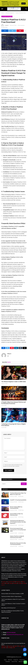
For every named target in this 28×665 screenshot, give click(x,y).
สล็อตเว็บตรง (18, 581)
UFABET (16, 646)
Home (5, 659)
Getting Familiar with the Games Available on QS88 (12, 593)
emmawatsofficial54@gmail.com (14, 634)
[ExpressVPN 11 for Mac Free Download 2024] (5, 515)
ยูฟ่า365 (13, 647)
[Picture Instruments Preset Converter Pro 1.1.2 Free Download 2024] (5, 530)
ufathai (9, 647)
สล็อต (7, 583)
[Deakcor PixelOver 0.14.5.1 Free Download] (14, 42)
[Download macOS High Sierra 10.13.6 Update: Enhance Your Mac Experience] (5, 522)
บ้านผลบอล (4, 581)
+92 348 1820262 (11, 632)
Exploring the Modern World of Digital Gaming (11, 596)
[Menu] (2, 8)
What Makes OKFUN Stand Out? (8, 607)
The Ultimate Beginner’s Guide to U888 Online (13, 381)
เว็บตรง (19, 646)
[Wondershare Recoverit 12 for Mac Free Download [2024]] (5, 544)
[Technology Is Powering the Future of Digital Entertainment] (14, 415)
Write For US (21, 661)
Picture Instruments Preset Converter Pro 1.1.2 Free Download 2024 (18, 530)
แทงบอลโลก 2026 (11, 581)
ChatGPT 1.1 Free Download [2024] (18, 500)
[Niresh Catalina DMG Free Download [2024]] (5, 508)
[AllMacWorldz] (14, 9)
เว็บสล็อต (11, 583)
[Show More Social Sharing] (25, 30)
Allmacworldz (18, 656)
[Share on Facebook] (5, 30)
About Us (10, 659)
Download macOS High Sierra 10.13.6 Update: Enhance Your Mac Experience (18, 522)
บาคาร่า (3, 585)
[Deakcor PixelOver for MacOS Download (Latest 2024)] (5, 538)
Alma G (6, 25)
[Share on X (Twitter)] (12, 30)
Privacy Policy (22, 659)
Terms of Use (14, 661)
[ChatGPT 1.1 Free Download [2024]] (5, 501)
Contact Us (15, 659)
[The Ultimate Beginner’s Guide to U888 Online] (14, 373)
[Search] (26, 8)
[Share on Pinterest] (20, 30)
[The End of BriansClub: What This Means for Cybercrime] (5, 494)
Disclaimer (8, 661)
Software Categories (7, 16)
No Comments (22, 25)
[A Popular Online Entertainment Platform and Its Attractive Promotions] (14, 393)
